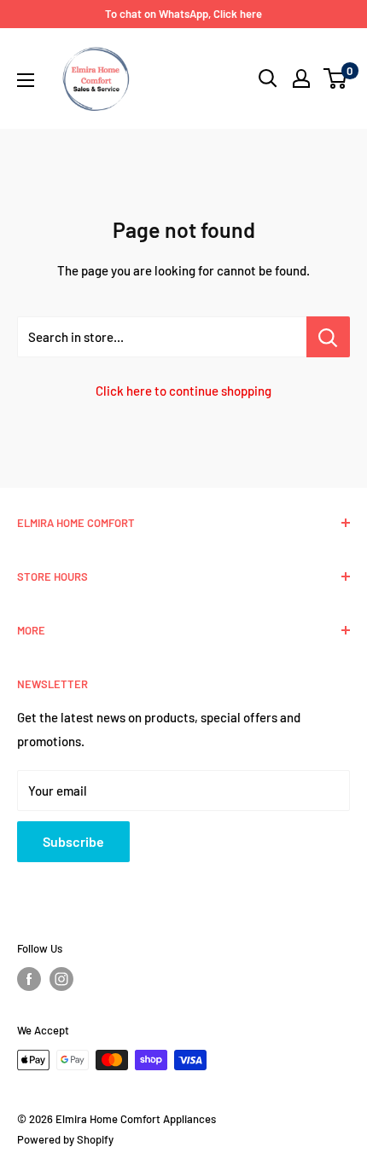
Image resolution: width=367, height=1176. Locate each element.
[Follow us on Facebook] (29, 979)
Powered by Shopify (65, 1139)
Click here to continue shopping (183, 390)
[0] (336, 78)
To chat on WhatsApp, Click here (183, 13)
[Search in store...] (328, 336)
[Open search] (268, 78)
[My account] (301, 78)
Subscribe (73, 841)
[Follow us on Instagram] (61, 979)
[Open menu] (25, 80)
